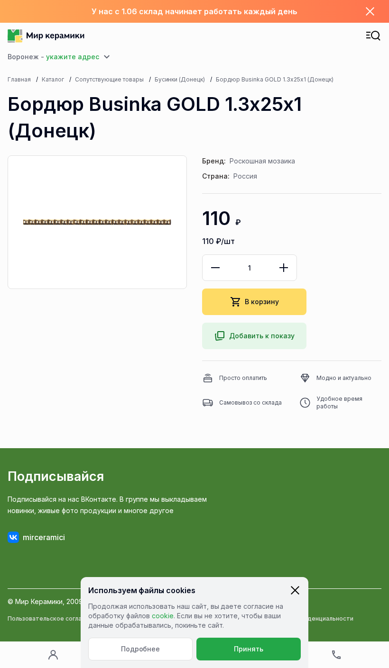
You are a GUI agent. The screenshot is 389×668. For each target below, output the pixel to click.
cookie (163, 616)
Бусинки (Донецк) (180, 79)
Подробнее (140, 649)
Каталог (53, 79)
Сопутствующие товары (109, 79)
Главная (19, 79)
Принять (248, 649)
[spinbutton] (249, 267)
